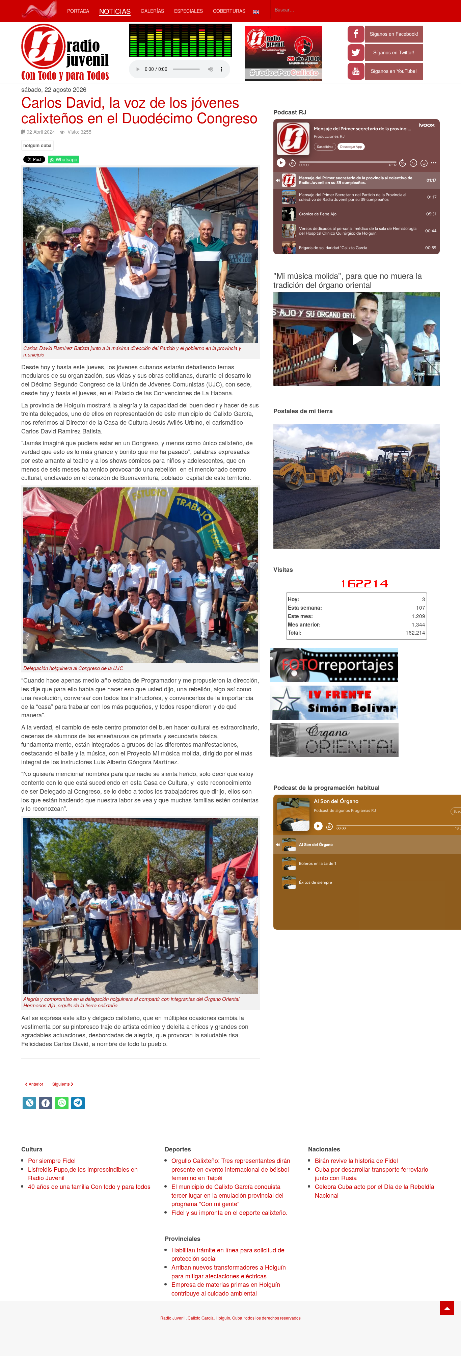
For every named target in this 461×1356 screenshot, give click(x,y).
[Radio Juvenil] (39, 9)
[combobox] (308, 9)
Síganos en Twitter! (393, 52)
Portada (78, 10)
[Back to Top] (447, 1308)
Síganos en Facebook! (394, 33)
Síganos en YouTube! (394, 71)
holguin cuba (37, 145)
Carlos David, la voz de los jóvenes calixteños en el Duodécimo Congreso (139, 109)
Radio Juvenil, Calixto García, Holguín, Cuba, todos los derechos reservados (230, 1318)
